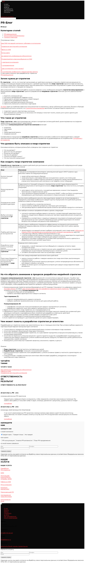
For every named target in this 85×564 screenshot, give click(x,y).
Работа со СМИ (6, 482)
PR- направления (10, 516)
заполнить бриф (6, 546)
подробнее (8, 403)
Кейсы (6, 7)
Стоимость (8, 9)
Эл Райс (3, 106)
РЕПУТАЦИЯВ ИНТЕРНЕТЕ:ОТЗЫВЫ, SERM (6, 477)
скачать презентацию (20, 546)
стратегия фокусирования (35, 108)
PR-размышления (10, 34)
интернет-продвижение (64, 232)
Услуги (7, 6)
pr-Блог (7, 12)
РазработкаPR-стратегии (5, 469)
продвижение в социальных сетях (43, 232)
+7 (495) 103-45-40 (7, 533)
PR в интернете (6, 485)
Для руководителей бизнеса (14, 36)
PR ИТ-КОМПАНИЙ (10, 518)
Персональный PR (7, 492)
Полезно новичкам (10, 37)
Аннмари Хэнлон (10, 289)
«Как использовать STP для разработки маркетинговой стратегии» (45, 289)
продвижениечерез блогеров (6, 495)
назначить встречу (7, 17)
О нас (6, 4)
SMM (2, 473)
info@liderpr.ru (6, 539)
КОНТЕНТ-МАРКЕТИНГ (5, 488)
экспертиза (8, 10)
